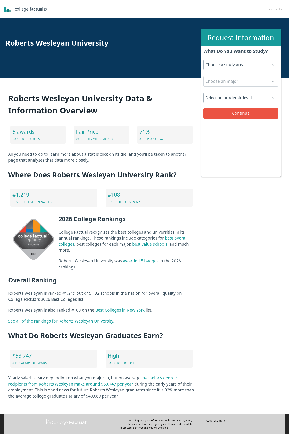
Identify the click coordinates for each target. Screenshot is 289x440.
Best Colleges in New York (120, 310)
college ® (31, 9)
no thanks (275, 9)
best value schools (149, 244)
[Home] (7, 9)
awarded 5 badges (140, 261)
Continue (241, 113)
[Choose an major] (240, 82)
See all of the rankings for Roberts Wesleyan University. (61, 321)
